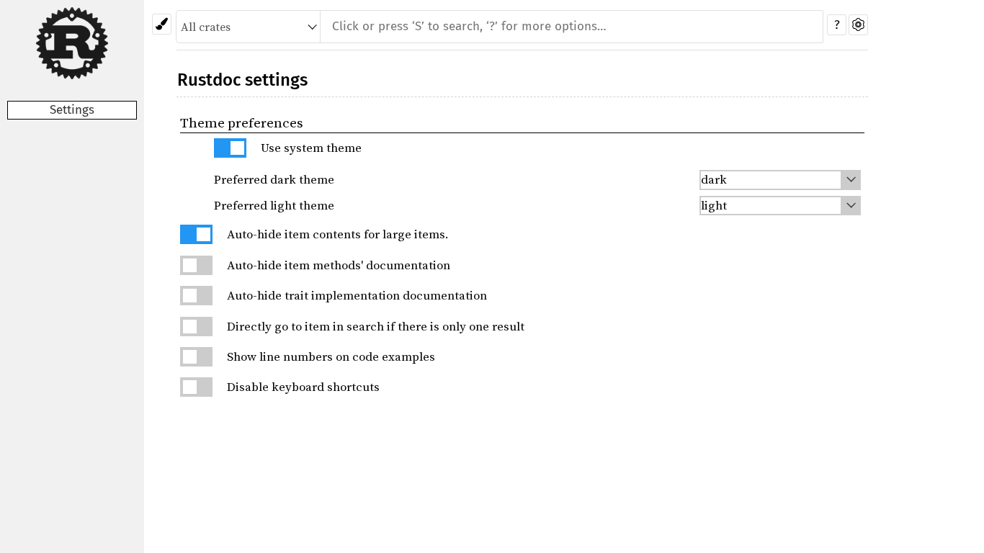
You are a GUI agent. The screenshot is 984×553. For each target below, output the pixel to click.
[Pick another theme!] (161, 24)
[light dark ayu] (780, 179)
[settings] (858, 24)
